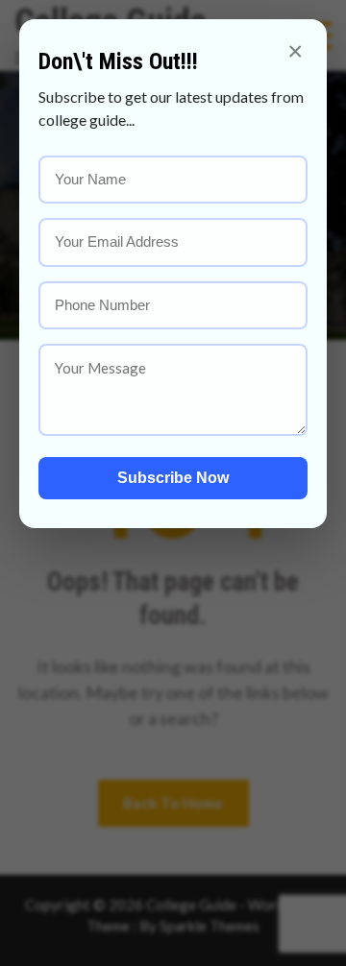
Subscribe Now (173, 478)
